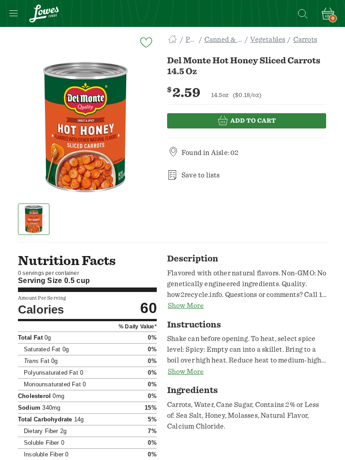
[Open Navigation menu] (13, 13)
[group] (85, 127)
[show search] (302, 13)
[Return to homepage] (44, 13)
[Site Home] (172, 39)
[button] (34, 219)
